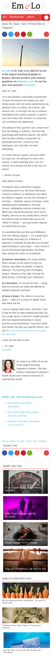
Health (29, 441)
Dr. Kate (6, 70)
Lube (35, 441)
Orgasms (42, 441)
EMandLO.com (25, 81)
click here (29, 85)
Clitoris (12, 441)
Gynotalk (6, 349)
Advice (5, 441)
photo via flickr (43, 65)
